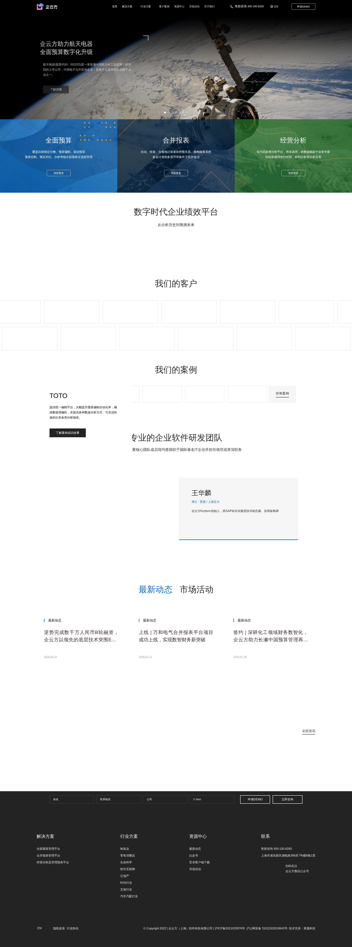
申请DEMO (303, 6)
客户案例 (164, 6)
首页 (114, 6)
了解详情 (76, 84)
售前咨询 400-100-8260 (249, 6)
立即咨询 (287, 799)
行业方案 (146, 6)
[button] (158, 113)
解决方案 (127, 6)
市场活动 (194, 6)
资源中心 (179, 6)
